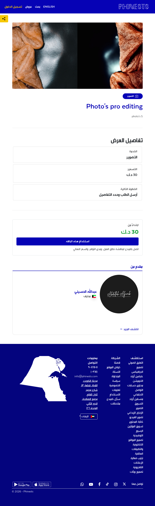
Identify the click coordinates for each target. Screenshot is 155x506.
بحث (37, 6)
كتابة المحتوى (136, 421)
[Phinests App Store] (42, 485)
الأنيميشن (138, 381)
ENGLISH (49, 6)
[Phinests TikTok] (107, 485)
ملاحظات (115, 403)
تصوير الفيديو (136, 417)
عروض (28, 6)
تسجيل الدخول (13, 6)
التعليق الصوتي (135, 362)
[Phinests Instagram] (116, 485)
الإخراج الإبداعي (135, 412)
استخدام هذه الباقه (77, 241)
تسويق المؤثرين (135, 426)
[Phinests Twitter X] (124, 485)
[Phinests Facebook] (99, 485)
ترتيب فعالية (137, 458)
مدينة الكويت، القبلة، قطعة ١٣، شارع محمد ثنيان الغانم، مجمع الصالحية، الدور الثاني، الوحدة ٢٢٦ (89, 395)
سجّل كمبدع (113, 399)
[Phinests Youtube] (91, 485)
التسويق (139, 403)
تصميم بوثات (136, 471)
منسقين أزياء (136, 399)
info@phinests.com (86, 376)
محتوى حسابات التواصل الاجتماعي (135, 390)
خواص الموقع (113, 367)
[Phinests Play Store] (22, 485)
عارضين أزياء (137, 376)
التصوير (139, 408)
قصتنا (117, 362)
